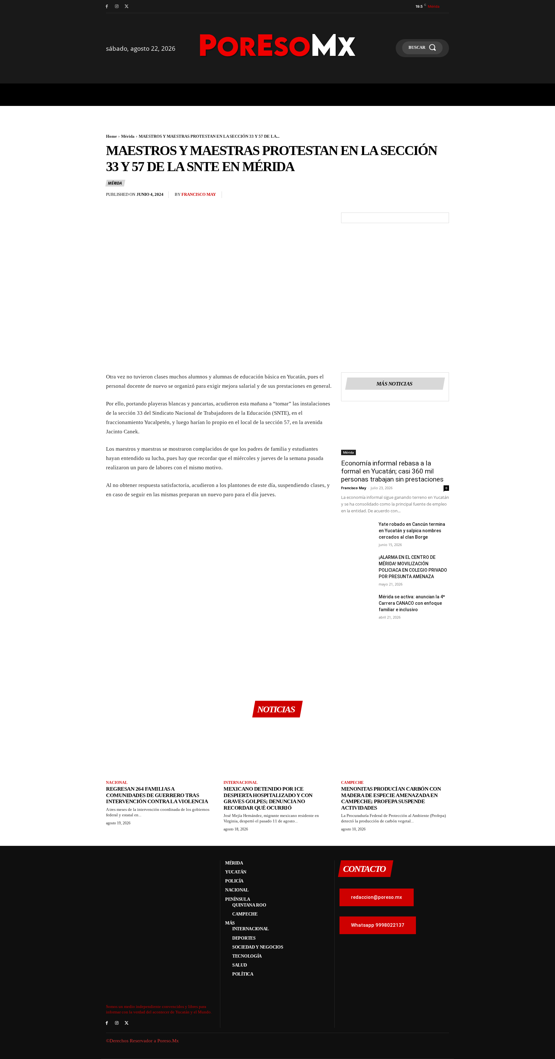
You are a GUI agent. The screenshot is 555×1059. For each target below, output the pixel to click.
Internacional (241, 782)
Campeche (352, 782)
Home (111, 136)
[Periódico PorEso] (277, 45)
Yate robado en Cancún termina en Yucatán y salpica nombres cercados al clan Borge (412, 531)
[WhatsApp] (397, 196)
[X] (126, 6)
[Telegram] (427, 196)
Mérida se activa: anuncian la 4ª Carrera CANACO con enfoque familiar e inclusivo (412, 603)
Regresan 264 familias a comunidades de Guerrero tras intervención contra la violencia (157, 795)
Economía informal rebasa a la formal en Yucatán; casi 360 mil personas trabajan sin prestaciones (392, 471)
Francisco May (198, 194)
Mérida (128, 136)
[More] (442, 196)
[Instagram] (116, 6)
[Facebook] (106, 6)
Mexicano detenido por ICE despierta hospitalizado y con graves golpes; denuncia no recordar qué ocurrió (268, 798)
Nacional (117, 782)
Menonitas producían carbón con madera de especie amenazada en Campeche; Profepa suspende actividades (391, 798)
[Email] (412, 196)
